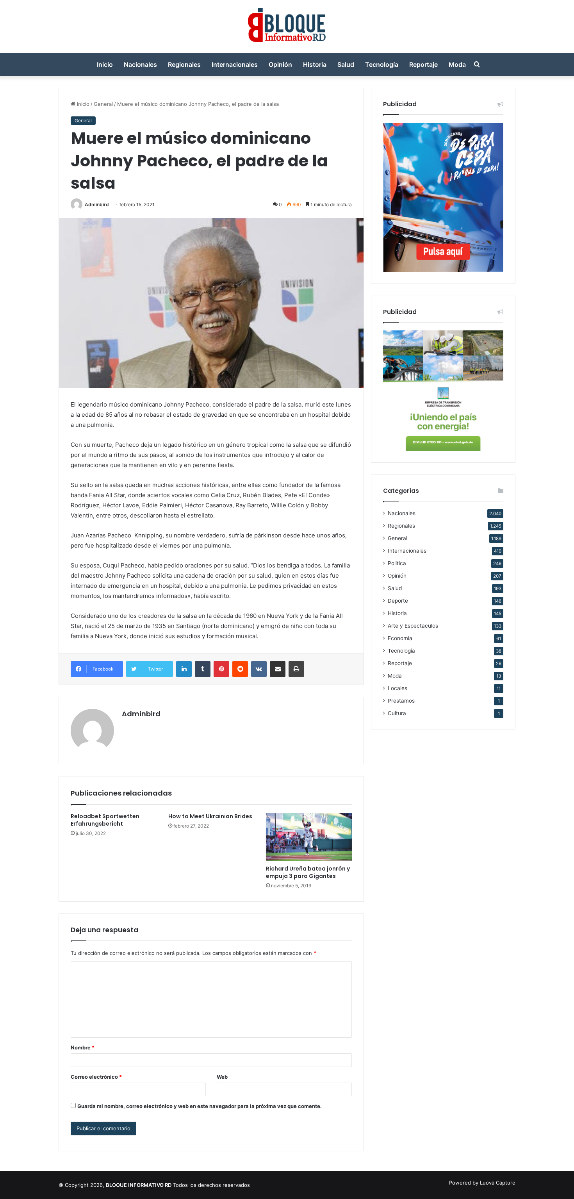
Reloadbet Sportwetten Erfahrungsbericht (105, 820)
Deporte (398, 601)
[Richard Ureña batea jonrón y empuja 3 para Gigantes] (309, 837)
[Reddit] (240, 669)
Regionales (184, 64)
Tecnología (381, 64)
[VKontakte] (259, 669)
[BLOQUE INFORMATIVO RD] (287, 26)
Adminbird (97, 204)
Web (222, 1077)
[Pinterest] (221, 669)
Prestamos (401, 701)
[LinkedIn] (184, 669)
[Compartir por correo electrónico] (277, 669)
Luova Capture (497, 1182)
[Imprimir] (296, 669)
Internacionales (235, 64)
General (103, 104)
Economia (400, 638)
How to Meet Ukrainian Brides (210, 816)
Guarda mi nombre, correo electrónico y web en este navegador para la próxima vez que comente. (199, 1106)
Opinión (280, 64)
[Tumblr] (202, 669)
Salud (345, 64)
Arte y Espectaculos (413, 626)
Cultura (397, 713)
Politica (397, 563)
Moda (457, 64)
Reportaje (423, 64)
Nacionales (140, 64)
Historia (314, 64)
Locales (397, 688)
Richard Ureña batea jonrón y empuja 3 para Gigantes (308, 872)
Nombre (82, 1047)
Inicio (105, 64)
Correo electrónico (96, 1077)
